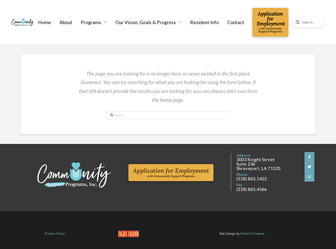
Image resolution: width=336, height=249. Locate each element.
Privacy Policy (55, 233)
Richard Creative (252, 233)
